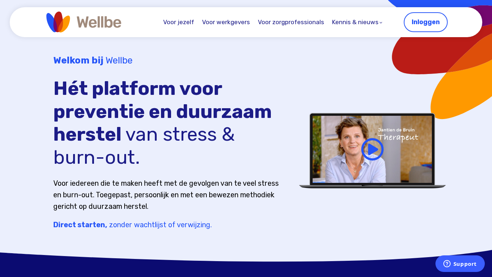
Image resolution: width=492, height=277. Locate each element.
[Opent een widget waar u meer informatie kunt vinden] (460, 264)
